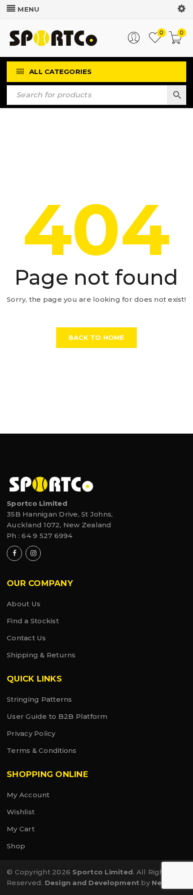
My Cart (21, 829)
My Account (28, 795)
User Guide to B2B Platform (57, 716)
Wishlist (21, 812)
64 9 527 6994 (47, 535)
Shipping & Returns (41, 655)
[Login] (134, 41)
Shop (16, 846)
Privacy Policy (31, 733)
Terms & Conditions (42, 750)
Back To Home (96, 338)
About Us (23, 604)
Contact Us (26, 638)
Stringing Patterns (39, 699)
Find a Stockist (33, 621)
